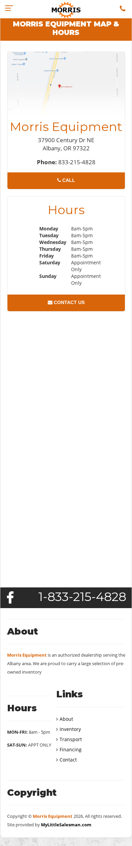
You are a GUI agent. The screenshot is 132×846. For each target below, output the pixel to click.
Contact (68, 759)
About (66, 719)
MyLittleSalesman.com (66, 825)
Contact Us (68, 302)
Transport (71, 739)
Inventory (70, 729)
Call (68, 180)
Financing (71, 749)
